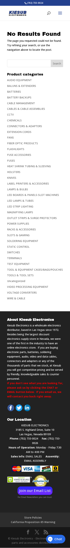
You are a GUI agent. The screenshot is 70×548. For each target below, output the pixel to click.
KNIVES (11, 177)
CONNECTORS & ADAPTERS (24, 126)
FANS (10, 137)
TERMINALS (14, 258)
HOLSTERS (13, 172)
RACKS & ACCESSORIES (21, 229)
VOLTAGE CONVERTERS (22, 292)
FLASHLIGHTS (15, 149)
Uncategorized (16, 281)
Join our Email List (35, 490)
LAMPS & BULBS (17, 189)
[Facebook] (10, 407)
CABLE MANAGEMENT (21, 103)
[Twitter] (19, 407)
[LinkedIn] (27, 407)
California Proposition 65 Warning (33, 522)
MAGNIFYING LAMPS (20, 212)
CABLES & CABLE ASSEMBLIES (26, 109)
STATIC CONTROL (18, 246)
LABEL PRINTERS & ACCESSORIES (28, 183)
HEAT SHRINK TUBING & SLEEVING (29, 166)
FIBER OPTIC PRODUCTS (22, 143)
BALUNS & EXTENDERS (21, 86)
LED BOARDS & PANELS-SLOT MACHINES (33, 195)
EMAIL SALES (34, 456)
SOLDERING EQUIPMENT (22, 241)
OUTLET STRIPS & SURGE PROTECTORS (32, 218)
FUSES (11, 160)
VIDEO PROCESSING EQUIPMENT (27, 287)
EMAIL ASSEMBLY (35, 460)
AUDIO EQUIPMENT (19, 80)
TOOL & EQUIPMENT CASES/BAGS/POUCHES (35, 269)
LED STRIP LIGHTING (20, 206)
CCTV (10, 114)
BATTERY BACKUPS (19, 97)
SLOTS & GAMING (18, 235)
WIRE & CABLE (16, 298)
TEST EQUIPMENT (18, 264)
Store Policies (33, 517)
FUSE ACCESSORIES (19, 155)
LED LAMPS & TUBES (20, 200)
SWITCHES (13, 252)
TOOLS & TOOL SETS (20, 275)
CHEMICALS (14, 120)
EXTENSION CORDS (19, 132)
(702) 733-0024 (29, 438)
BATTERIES (14, 91)
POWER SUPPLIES (18, 223)
